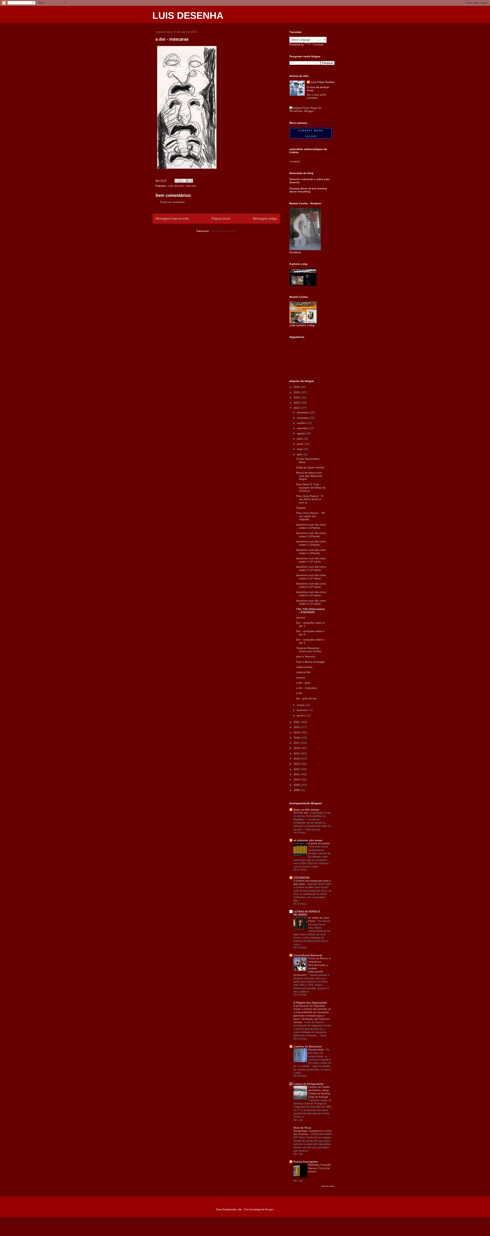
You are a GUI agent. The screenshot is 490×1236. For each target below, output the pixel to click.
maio (300, 449)
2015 (297, 753)
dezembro (303, 412)
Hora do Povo (302, 1127)
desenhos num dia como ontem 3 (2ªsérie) (311, 534)
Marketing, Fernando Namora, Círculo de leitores (319, 1168)
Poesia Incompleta (305, 1161)
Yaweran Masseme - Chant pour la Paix (308, 649)
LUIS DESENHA (187, 15)
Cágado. (301, 507)
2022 (297, 407)
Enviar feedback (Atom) (223, 231)
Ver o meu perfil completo (316, 96)
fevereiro (302, 710)
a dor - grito (303, 682)
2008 (297, 790)
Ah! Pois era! (301, 812)
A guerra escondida (319, 843)
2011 (297, 774)
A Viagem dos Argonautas (310, 1002)
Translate (317, 44)
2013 (297, 763)
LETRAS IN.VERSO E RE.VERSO (306, 913)
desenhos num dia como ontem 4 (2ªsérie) (311, 526)
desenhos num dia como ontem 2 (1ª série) (311, 568)
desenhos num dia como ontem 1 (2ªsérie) (311, 551)
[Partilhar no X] (184, 181)
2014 (297, 758)
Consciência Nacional (307, 955)
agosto (301, 433)
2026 (297, 386)
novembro (303, 417)
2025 (297, 392)
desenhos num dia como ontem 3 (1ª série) (311, 577)
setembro (303, 428)
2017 (297, 742)
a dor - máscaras (306, 687)
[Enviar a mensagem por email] (176, 181)
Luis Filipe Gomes (322, 82)
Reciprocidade (316, 1049)
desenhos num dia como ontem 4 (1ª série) (311, 585)
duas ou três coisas (306, 809)
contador (294, 161)
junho (300, 443)
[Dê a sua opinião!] (180, 181)
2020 (297, 727)
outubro (302, 423)
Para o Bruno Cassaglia (310, 661)
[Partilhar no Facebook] (187, 181)
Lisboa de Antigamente (308, 1083)
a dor (170, 185)
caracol (300, 617)
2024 (297, 397)
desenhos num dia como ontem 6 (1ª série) (311, 602)
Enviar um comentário (172, 202)
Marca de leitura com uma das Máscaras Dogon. (309, 476)
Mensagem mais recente (172, 218)
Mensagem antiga (265, 218)
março (301, 704)
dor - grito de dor (306, 698)
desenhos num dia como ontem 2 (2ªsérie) (311, 543)
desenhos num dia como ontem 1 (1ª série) (311, 560)
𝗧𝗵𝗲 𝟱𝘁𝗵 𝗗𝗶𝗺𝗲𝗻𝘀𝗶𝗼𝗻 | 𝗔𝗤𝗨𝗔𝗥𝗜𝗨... (310, 611)
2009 (297, 784)
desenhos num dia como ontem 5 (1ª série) (311, 593)
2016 (297, 748)
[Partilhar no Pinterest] (191, 181)
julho (300, 438)
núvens (300, 677)
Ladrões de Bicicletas (307, 1046)
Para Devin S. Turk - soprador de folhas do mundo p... (311, 487)
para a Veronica (305, 656)
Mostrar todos (328, 1186)
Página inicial (221, 218)
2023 (297, 402)
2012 (297, 769)
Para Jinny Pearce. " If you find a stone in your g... (309, 499)
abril (300, 454)
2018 (297, 737)
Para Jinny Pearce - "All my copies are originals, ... (310, 516)
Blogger (269, 1209)
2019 (297, 732)
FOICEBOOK (301, 877)
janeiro (301, 715)
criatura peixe (304, 667)
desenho (179, 185)
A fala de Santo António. (310, 467)
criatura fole (303, 672)
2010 (297, 779)
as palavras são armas (308, 840)
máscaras (190, 185)
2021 (297, 722)
